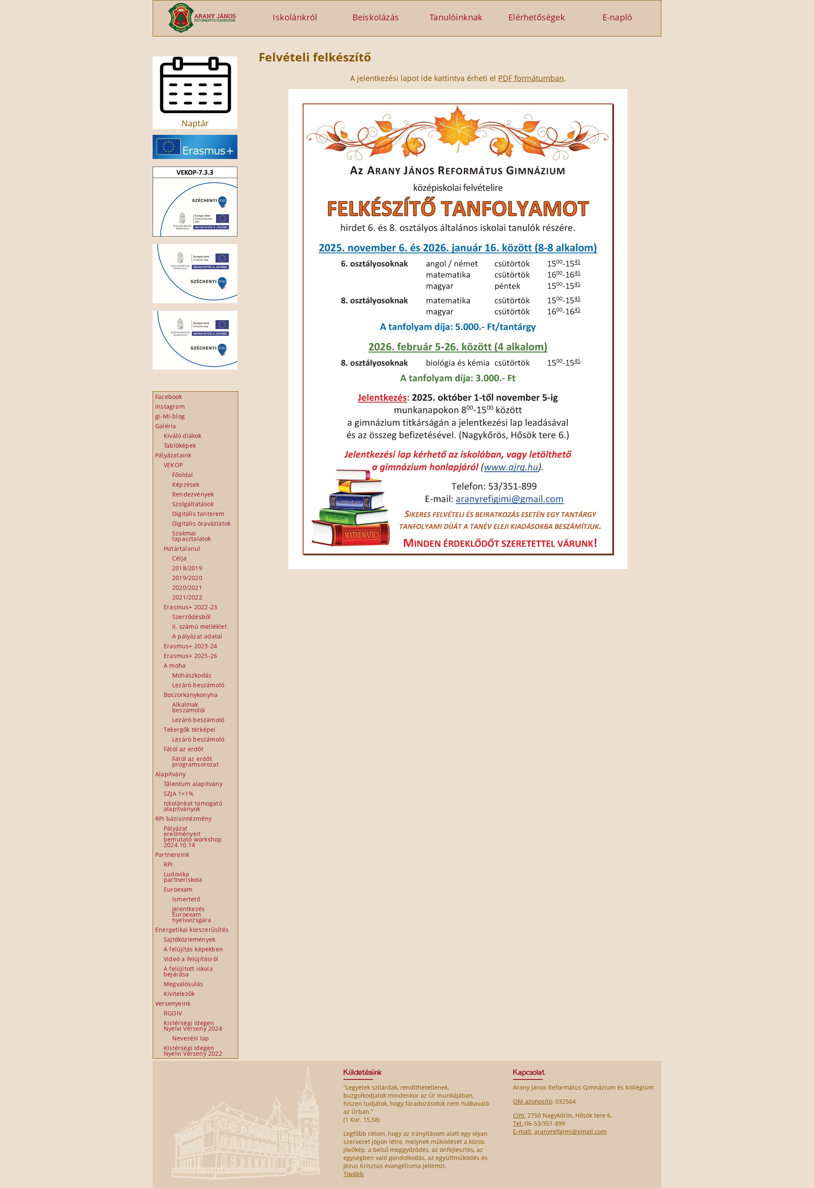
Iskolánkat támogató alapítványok (193, 806)
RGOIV (173, 1013)
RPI (168, 864)
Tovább (353, 1174)
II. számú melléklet (199, 626)
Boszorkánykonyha (190, 695)
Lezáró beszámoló (198, 685)
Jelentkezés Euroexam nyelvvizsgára (192, 914)
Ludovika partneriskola (183, 877)
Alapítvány (170, 774)
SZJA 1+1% (179, 793)
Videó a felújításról (191, 959)
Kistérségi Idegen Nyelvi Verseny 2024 (193, 1025)
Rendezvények (193, 494)
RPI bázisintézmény (183, 818)
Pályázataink (173, 455)
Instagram (170, 406)
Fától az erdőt (184, 749)
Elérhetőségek (536, 16)
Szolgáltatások (193, 504)
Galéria (165, 426)
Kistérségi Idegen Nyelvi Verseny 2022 (193, 1050)
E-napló (617, 16)
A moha (175, 665)
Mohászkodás (192, 675)
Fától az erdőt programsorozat (195, 761)
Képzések (186, 484)
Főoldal (182, 475)
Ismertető (186, 899)
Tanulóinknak (455, 16)
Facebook (168, 397)
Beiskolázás (375, 16)
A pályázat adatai (197, 636)
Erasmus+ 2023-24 (190, 646)
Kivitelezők (179, 994)
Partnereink (172, 855)
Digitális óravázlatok (201, 523)
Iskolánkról (295, 16)
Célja (179, 558)
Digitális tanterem (198, 514)
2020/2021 (187, 587)
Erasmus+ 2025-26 (190, 656)
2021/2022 (187, 597)
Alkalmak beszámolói (188, 707)
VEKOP (173, 465)
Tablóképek (180, 445)
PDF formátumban (531, 78)
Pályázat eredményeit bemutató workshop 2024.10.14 (193, 836)
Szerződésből (191, 617)
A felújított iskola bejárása (188, 971)
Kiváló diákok (183, 436)
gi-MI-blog (170, 416)
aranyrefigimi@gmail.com (570, 1131)
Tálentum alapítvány (193, 784)
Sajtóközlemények (189, 939)
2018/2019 (187, 568)
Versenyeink (172, 1003)
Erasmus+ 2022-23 (190, 607)
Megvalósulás (183, 984)
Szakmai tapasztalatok (191, 536)
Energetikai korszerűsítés (192, 930)
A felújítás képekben (193, 949)
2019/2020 (187, 578)
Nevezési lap (190, 1038)
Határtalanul (182, 548)
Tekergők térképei (189, 729)
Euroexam (178, 889)
